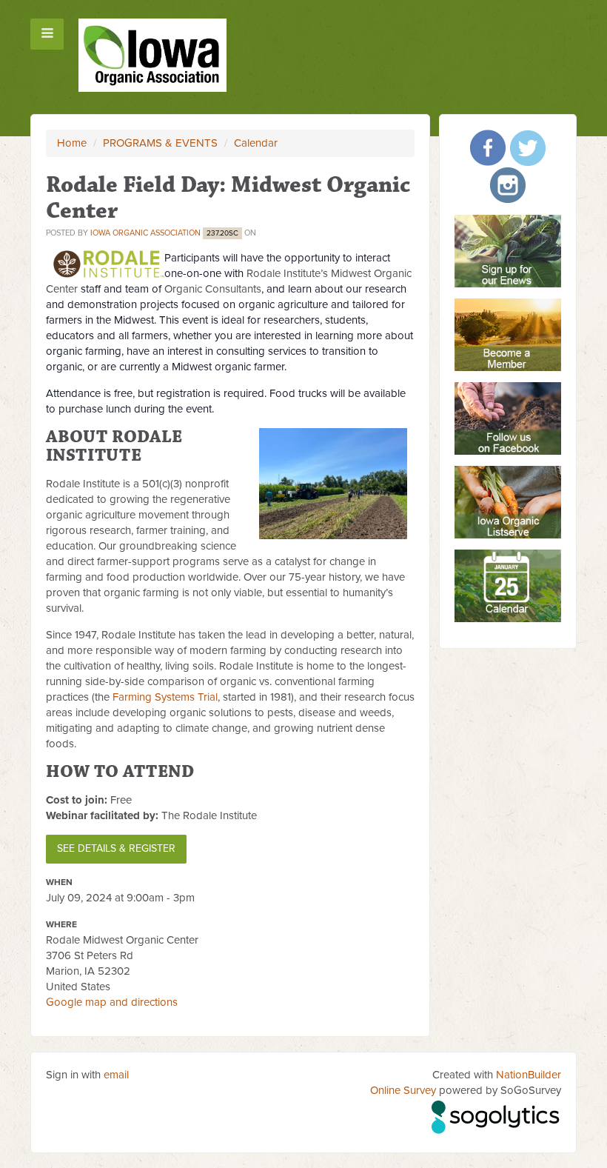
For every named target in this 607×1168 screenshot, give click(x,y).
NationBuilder (528, 1074)
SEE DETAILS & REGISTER (116, 848)
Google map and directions (112, 1002)
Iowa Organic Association (145, 233)
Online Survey (403, 1090)
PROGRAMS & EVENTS (160, 143)
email (116, 1074)
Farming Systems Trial (165, 697)
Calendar (256, 143)
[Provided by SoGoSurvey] (496, 1114)
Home (72, 143)
